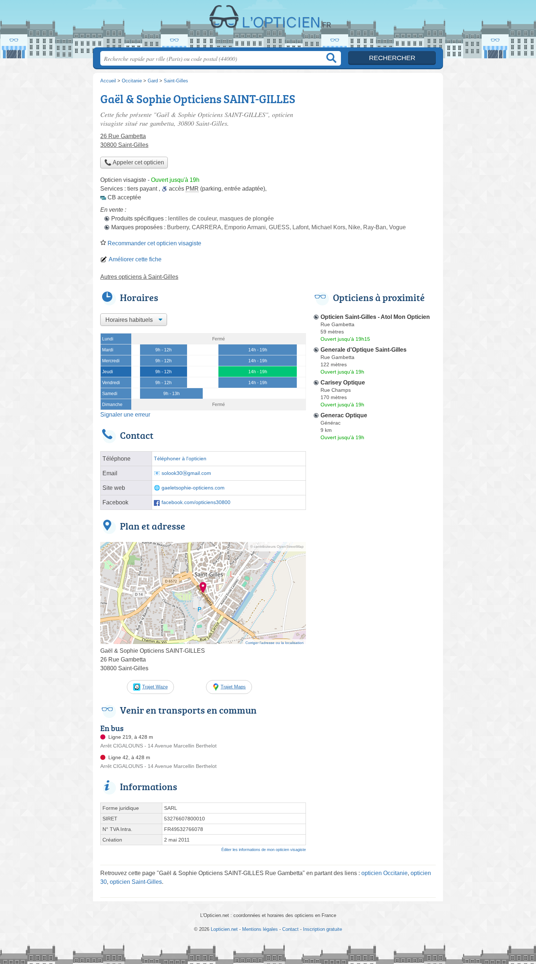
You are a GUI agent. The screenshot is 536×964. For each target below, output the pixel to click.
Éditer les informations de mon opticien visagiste (263, 849)
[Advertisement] (374, 613)
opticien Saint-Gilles (136, 882)
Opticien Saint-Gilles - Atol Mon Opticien (375, 317)
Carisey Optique (343, 382)
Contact (290, 929)
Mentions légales (260, 929)
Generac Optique (344, 415)
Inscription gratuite (322, 929)
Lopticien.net (268, 26)
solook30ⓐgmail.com (186, 473)
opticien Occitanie (384, 873)
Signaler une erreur (125, 414)
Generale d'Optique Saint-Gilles (364, 350)
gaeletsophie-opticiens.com (193, 488)
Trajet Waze (155, 687)
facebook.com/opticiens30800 (196, 502)
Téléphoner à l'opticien (180, 458)
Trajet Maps (233, 687)
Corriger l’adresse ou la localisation (274, 643)
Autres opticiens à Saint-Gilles (139, 277)
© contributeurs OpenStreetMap (277, 547)
